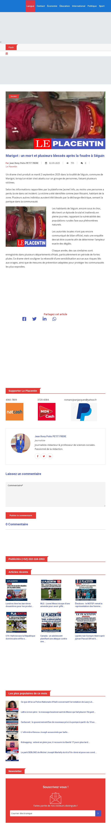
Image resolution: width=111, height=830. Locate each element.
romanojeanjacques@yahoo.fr (80, 399)
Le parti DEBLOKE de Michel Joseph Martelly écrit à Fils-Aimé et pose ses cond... (59, 752)
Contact (41, 6)
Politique (92, 6)
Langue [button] (30, 6)
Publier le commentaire (21, 515)
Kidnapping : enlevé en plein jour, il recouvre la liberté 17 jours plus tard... (55, 742)
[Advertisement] (55, 20)
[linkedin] (50, 456)
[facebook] (37, 456)
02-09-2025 (54, 163)
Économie (52, 6)
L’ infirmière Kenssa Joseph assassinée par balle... (45, 732)
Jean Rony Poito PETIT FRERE (22, 163)
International (78, 6)
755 (72, 163)
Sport (101, 6)
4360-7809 (11, 399)
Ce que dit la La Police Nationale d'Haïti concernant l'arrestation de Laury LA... (57, 702)
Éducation (65, 6)
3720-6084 (43, 399)
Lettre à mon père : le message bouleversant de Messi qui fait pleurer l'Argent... (58, 712)
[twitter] (44, 456)
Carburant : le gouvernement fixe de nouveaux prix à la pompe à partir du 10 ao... (58, 722)
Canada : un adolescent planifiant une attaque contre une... (53, 639)
